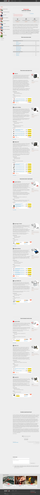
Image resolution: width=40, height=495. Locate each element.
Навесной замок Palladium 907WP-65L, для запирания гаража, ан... (19, 268)
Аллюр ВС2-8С (17, 55)
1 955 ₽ (26, 129)
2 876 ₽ (26, 167)
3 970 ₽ (26, 204)
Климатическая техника (6, 26)
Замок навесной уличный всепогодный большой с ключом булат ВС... (19, 206)
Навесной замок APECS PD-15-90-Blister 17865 (19, 131)
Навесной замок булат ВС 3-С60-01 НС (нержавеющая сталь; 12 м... (19, 204)
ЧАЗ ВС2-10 (16, 73)
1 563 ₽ (26, 164)
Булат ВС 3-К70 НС (17, 321)
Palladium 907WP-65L (18, 49)
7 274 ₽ (26, 274)
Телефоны (4, 23)
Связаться (17, 21)
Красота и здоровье (5, 17)
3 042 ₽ (26, 100)
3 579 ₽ (26, 133)
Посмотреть (29, 131)
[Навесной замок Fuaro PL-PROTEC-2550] (14, 301)
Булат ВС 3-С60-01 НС (17, 182)
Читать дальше (14, 104)
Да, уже (26, 21)
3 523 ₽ (26, 131)
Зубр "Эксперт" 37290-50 (18, 223)
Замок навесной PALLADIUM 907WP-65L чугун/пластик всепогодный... (20, 272)
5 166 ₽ (26, 171)
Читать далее (33, 82)
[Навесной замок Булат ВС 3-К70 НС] (14, 340)
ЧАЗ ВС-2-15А (16, 345)
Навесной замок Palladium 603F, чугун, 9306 (19, 169)
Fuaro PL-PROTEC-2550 (18, 50)
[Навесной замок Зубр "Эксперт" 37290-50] (14, 243)
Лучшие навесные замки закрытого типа (17, 14)
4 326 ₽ (26, 135)
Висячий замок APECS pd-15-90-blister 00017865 (20, 133)
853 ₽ (27, 268)
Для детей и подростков (6, 20)
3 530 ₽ (26, 169)
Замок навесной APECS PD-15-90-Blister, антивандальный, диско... (19, 129)
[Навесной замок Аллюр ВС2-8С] (14, 395)
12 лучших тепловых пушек (31, 485)
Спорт (4, 32)
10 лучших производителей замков (20, 485)
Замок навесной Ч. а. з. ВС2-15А (18, 370)
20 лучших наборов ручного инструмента (8, 485)
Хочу (34, 21)
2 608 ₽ (26, 370)
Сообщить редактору (33, 492)
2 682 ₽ (26, 272)
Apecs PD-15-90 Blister (17, 107)
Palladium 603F (17, 44)
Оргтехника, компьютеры (6, 29)
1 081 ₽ (26, 270)
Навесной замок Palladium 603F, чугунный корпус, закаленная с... (19, 164)
